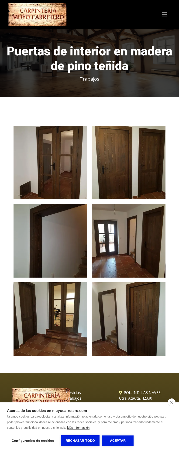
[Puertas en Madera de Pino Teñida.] (50, 162)
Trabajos (89, 79)
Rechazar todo (80, 440)
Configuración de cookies (33, 440)
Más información (78, 427)
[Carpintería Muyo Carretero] (37, 14)
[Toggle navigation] (164, 14)
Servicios (73, 392)
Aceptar (118, 440)
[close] (172, 402)
